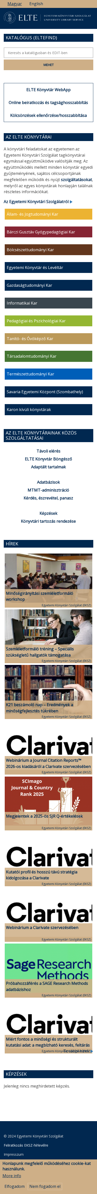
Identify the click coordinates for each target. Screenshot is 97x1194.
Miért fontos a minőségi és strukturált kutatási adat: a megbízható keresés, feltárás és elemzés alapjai (48, 1045)
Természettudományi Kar (30, 374)
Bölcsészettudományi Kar (30, 249)
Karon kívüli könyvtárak (29, 409)
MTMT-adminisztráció (48, 490)
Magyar (14, 3)
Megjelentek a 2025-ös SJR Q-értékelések (44, 816)
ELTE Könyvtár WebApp (48, 89)
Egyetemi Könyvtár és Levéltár (35, 267)
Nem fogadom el (44, 1186)
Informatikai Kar (22, 303)
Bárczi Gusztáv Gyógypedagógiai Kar (41, 232)
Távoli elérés (48, 451)
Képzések (48, 513)
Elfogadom (14, 1186)
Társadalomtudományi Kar (31, 356)
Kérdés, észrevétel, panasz (48, 498)
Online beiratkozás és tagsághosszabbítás (48, 102)
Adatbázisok (48, 482)
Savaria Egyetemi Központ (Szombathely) (45, 391)
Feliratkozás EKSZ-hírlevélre (26, 1145)
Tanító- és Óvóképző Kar (30, 338)
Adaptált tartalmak (48, 467)
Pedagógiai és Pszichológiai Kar (36, 321)
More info (11, 1175)
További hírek (76, 1051)
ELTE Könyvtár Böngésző (48, 459)
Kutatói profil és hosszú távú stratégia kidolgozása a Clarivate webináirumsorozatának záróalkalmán (42, 878)
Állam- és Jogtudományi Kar (32, 214)
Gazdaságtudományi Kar (29, 285)
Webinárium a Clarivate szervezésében (42, 927)
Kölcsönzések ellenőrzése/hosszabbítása (48, 115)
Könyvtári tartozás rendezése (48, 521)
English (36, 3)
